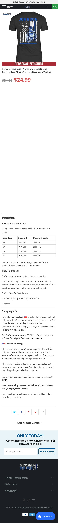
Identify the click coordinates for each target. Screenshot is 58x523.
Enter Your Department (13, 161)
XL (25, 91)
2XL (32, 91)
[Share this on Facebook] (21, 412)
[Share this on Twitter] (14, 412)
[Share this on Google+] (36, 412)
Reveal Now (47, 451)
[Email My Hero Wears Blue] (34, 500)
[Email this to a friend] (43, 412)
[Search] (49, 7)
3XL (39, 91)
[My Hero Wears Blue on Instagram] (29, 500)
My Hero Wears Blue (23, 507)
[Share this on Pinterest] (28, 412)
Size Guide (49, 87)
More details (36, 338)
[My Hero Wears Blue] (29, 6)
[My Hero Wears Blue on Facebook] (24, 500)
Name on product (10, 125)
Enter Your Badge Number (15, 142)
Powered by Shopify (43, 507)
